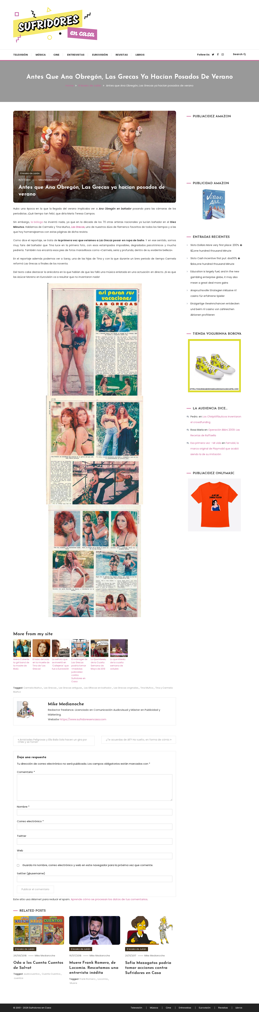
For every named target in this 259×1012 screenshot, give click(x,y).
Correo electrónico (30, 821)
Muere (73, 983)
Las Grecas (50, 687)
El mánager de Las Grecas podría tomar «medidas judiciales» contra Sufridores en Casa (79, 670)
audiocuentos (32, 974)
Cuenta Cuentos (51, 974)
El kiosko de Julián (30, 173)
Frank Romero (87, 979)
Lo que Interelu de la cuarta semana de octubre (117, 664)
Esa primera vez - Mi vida (205, 443)
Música (41, 55)
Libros (139, 55)
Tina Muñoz (146, 687)
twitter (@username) (31, 873)
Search (238, 54)
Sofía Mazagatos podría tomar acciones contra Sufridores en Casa (148, 968)
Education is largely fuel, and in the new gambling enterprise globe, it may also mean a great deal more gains (214, 277)
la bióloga (37, 222)
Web (20, 850)
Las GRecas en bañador (98, 687)
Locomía (103, 979)
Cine (56, 55)
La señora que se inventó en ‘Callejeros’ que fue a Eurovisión (60, 664)
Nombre (23, 806)
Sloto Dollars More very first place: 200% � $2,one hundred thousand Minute (216, 247)
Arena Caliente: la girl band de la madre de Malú (21, 664)
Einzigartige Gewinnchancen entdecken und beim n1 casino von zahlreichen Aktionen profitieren (214, 309)
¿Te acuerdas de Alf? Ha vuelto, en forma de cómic (138, 739)
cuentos (18, 978)
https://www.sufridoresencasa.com (83, 719)
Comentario (26, 772)
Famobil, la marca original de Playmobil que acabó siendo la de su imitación (214, 448)
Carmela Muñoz (32, 687)
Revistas (122, 55)
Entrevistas (75, 55)
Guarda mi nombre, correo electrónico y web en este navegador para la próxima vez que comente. (87, 865)
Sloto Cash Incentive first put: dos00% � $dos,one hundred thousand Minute (215, 261)
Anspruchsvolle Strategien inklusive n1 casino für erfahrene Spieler (213, 293)
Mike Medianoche (49, 180)
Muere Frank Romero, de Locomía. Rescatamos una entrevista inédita (93, 968)
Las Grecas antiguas (70, 687)
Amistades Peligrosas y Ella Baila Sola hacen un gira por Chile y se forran (52, 741)
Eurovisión (100, 55)
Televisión (20, 55)
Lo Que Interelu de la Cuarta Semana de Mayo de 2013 (98, 664)
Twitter (21, 836)
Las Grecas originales (126, 687)
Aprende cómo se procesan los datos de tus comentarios (109, 899)
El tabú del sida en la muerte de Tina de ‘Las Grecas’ (41, 664)
